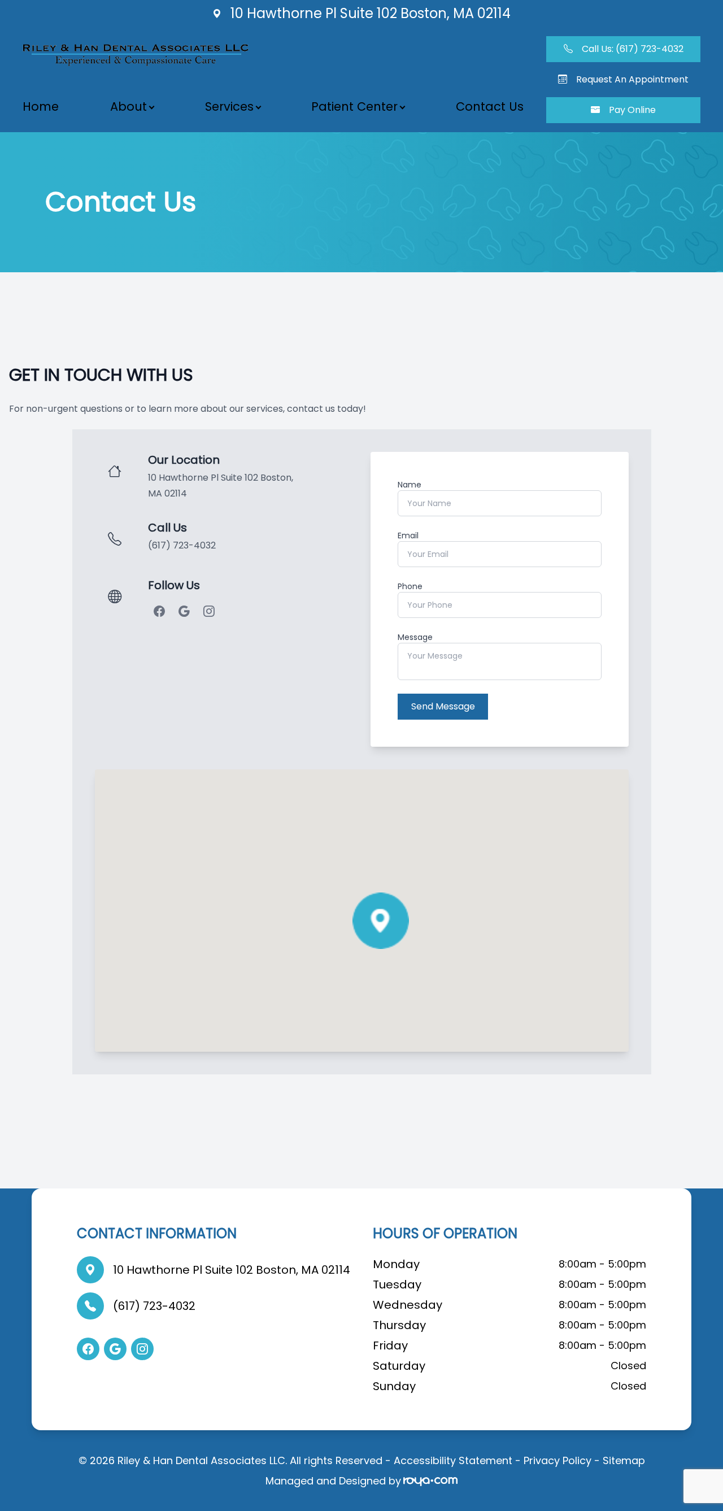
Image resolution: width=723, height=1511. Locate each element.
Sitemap (624, 1460)
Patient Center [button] (354, 106)
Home (41, 106)
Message (415, 637)
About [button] (128, 106)
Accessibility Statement (453, 1460)
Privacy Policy (557, 1460)
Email (408, 535)
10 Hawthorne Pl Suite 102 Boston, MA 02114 (231, 1270)
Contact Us (490, 106)
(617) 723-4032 (182, 545)
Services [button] (229, 106)
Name (409, 484)
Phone (410, 586)
